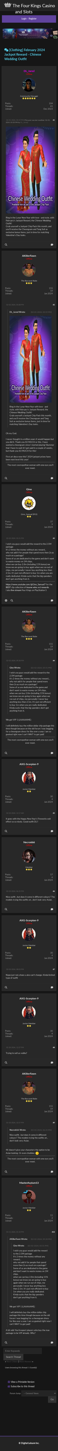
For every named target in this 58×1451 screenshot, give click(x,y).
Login (24, 19)
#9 (54, 1123)
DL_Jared (23, 122)
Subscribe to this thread (22, 1386)
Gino (29, 489)
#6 (54, 891)
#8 (54, 1047)
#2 (54, 305)
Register (33, 19)
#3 (54, 538)
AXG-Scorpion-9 (29, 764)
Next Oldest (12, 1362)
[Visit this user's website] (6, 600)
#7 (54, 969)
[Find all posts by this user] (6, 244)
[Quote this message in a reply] (52, 244)
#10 (53, 1232)
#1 (54, 120)
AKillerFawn (29, 256)
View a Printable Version (22, 1382)
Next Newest (25, 1362)
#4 (54, 661)
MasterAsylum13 (29, 1183)
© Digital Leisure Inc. (29, 1443)
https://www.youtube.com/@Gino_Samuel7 (26, 585)
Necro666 (29, 842)
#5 (54, 813)
